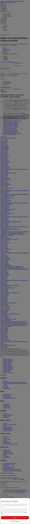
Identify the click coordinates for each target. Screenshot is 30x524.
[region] (15, 511)
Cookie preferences (15, 521)
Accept (15, 517)
